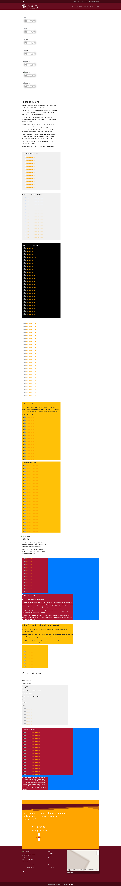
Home (72, 6)
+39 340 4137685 (84, 1)
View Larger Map (70, 872)
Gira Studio (71, 884)
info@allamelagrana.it (94, 1)
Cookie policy (51, 867)
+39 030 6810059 (75, 1)
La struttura (79, 6)
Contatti (97, 6)
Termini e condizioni (52, 869)
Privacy (49, 864)
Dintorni (86, 6)
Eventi (91, 6)
